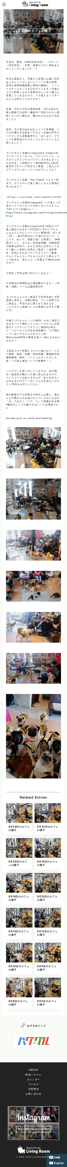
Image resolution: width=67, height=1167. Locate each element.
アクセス (33, 1084)
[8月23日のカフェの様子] (48, 813)
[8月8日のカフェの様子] (19, 987)
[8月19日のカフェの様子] (48, 848)
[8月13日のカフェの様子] (48, 917)
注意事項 (33, 1089)
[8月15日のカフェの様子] (48, 882)
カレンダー (33, 1080)
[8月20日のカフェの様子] (19, 848)
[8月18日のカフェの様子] (19, 882)
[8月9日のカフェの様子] (48, 952)
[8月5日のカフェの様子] (48, 987)
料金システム (33, 1075)
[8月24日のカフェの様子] (19, 813)
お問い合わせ (33, 1094)
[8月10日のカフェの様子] (19, 952)
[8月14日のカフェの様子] (19, 917)
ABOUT (33, 1070)
